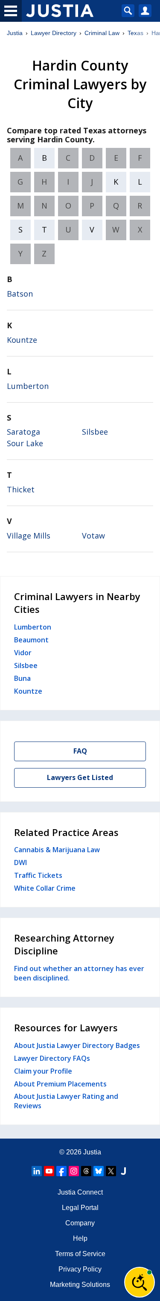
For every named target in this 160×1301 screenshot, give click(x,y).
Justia (15, 32)
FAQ (80, 751)
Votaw (93, 535)
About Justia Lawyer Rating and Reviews (66, 1101)
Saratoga (23, 432)
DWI (20, 862)
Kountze (22, 340)
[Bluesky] (98, 1171)
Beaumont (31, 640)
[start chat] (139, 1282)
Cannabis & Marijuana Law (57, 849)
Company (80, 1223)
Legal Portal (80, 1207)
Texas (135, 32)
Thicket (21, 489)
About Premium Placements (60, 1084)
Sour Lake (25, 443)
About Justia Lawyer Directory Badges (77, 1045)
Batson (20, 293)
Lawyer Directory (53, 32)
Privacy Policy (80, 1269)
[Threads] (86, 1171)
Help (80, 1238)
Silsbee (95, 432)
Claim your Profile (43, 1071)
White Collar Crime (45, 888)
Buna (22, 678)
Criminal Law (101, 32)
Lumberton (28, 386)
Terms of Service (80, 1253)
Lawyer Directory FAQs (52, 1058)
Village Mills (28, 535)
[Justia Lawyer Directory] (123, 1171)
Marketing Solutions (80, 1284)
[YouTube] (49, 1171)
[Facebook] (61, 1171)
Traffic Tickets (38, 875)
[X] (111, 1171)
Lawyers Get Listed (80, 777)
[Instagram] (74, 1171)
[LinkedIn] (37, 1171)
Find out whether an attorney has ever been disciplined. (79, 973)
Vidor (23, 652)
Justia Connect (80, 1192)
